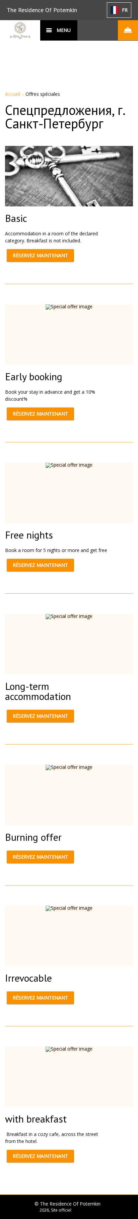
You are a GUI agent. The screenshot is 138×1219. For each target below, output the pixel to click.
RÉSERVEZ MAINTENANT (40, 255)
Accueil (13, 94)
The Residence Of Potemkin (42, 10)
